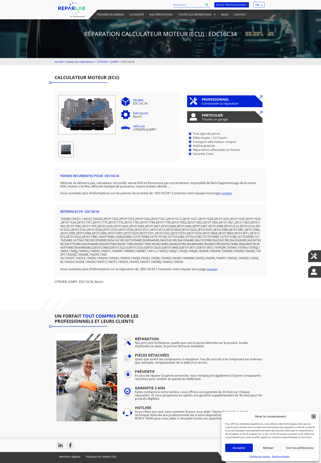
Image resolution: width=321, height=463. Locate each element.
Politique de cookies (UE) (101, 456)
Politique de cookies (259, 456)
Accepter (239, 448)
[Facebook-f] (70, 445)
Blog (224, 14)
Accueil (59, 61)
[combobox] (188, 4)
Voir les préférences (299, 448)
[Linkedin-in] (60, 445)
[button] (313, 416)
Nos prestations (161, 14)
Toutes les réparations (194, 14)
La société (137, 14)
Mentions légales (281, 456)
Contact (240, 14)
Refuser (268, 448)
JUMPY (115, 61)
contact (226, 193)
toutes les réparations (80, 61)
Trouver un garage (110, 14)
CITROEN (102, 61)
